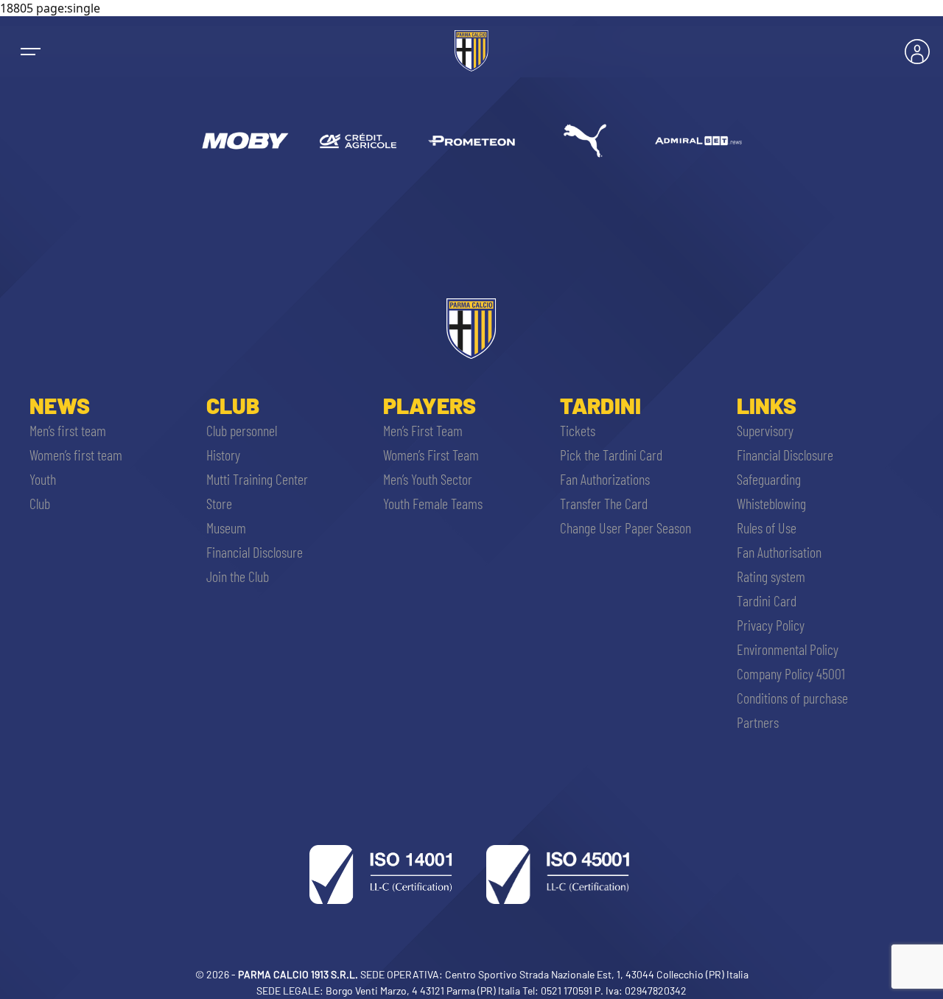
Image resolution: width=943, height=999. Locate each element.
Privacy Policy (770, 625)
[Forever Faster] (585, 140)
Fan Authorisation (779, 552)
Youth (42, 479)
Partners (758, 722)
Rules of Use (766, 527)
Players (429, 405)
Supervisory (765, 430)
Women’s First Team (431, 454)
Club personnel (241, 430)
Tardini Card (766, 600)
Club (39, 503)
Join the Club (237, 576)
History (223, 454)
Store (219, 503)
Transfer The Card (604, 503)
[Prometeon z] (471, 140)
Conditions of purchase (792, 698)
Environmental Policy (787, 649)
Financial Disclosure (254, 552)
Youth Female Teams (433, 503)
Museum (226, 527)
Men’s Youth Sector (427, 479)
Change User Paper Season (625, 527)
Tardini (600, 405)
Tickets (577, 430)
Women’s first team (75, 454)
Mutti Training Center (257, 479)
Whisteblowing (771, 503)
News (59, 405)
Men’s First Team (423, 430)
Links (766, 405)
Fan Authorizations (605, 479)
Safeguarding (769, 479)
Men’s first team (67, 430)
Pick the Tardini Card (611, 454)
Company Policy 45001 (791, 673)
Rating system (771, 576)
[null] (244, 140)
